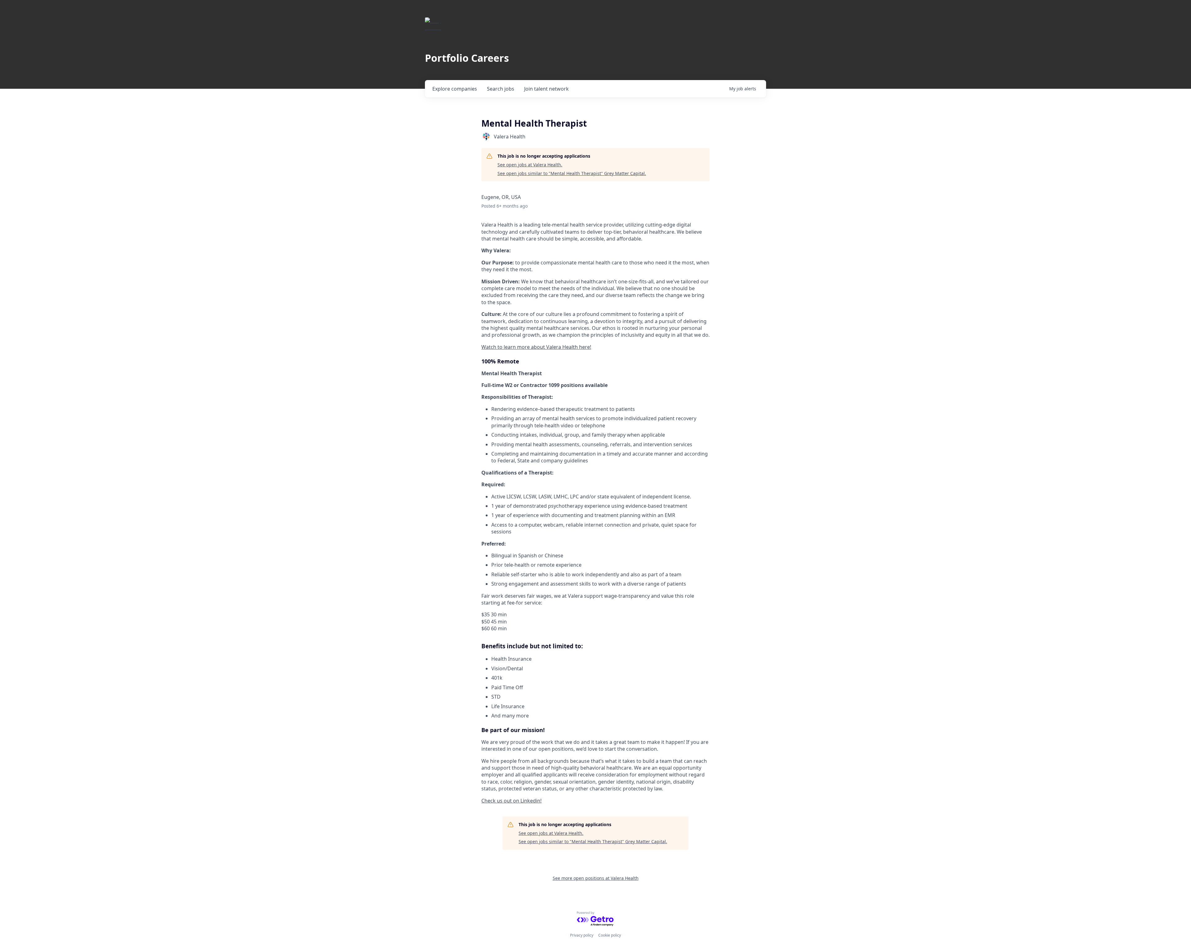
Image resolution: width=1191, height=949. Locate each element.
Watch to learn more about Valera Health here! (536, 347)
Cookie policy (609, 935)
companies (454, 88)
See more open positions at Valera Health (596, 878)
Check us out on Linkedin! (511, 800)
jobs (500, 88)
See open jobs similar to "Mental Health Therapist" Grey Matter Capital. (571, 173)
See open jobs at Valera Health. (529, 165)
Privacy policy (581, 935)
